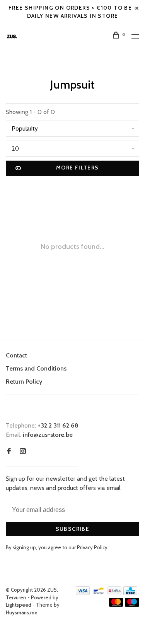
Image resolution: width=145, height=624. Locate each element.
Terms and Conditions (36, 368)
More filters (77, 167)
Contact (16, 355)
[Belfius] (114, 593)
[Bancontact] (99, 593)
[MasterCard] (116, 604)
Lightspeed (18, 605)
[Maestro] (132, 604)
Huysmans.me (22, 612)
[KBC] (130, 593)
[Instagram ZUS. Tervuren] (23, 451)
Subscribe (73, 528)
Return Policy (24, 381)
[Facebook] (9, 451)
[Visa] (83, 593)
